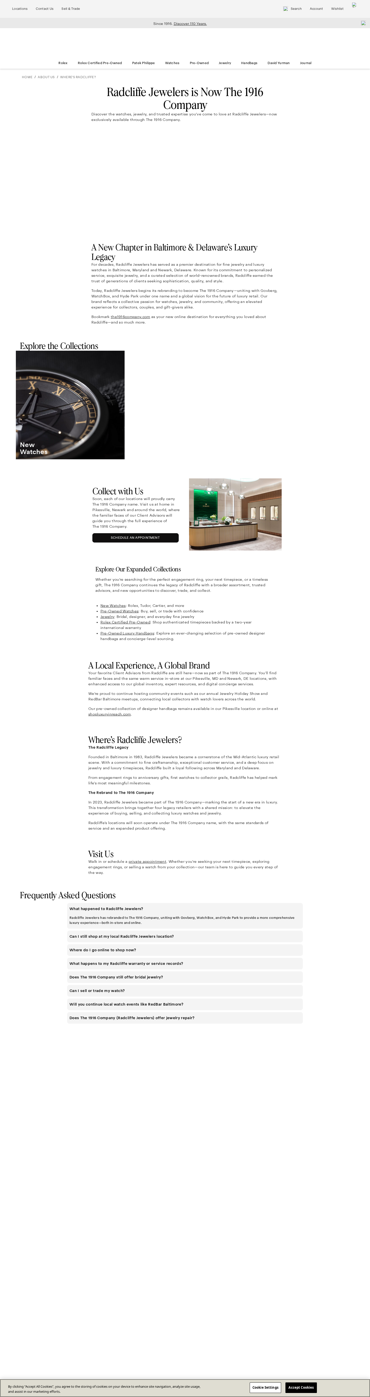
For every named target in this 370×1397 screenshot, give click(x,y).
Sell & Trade (70, 9)
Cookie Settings (265, 1387)
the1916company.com (130, 317)
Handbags (249, 63)
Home (27, 77)
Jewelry (225, 63)
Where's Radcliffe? (78, 77)
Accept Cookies (301, 1387)
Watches (172, 63)
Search (296, 9)
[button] (185, 908)
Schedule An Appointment (136, 539)
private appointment (147, 862)
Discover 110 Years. (190, 24)
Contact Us (45, 9)
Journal (306, 63)
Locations (20, 9)
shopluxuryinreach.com (109, 714)
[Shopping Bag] (355, 9)
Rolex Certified (125, 622)
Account (316, 9)
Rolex (62, 63)
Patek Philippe (143, 63)
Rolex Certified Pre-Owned (100, 63)
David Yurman (279, 63)
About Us (46, 77)
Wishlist (337, 9)
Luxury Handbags (127, 633)
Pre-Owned (199, 63)
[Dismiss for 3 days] (362, 23)
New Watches (113, 606)
